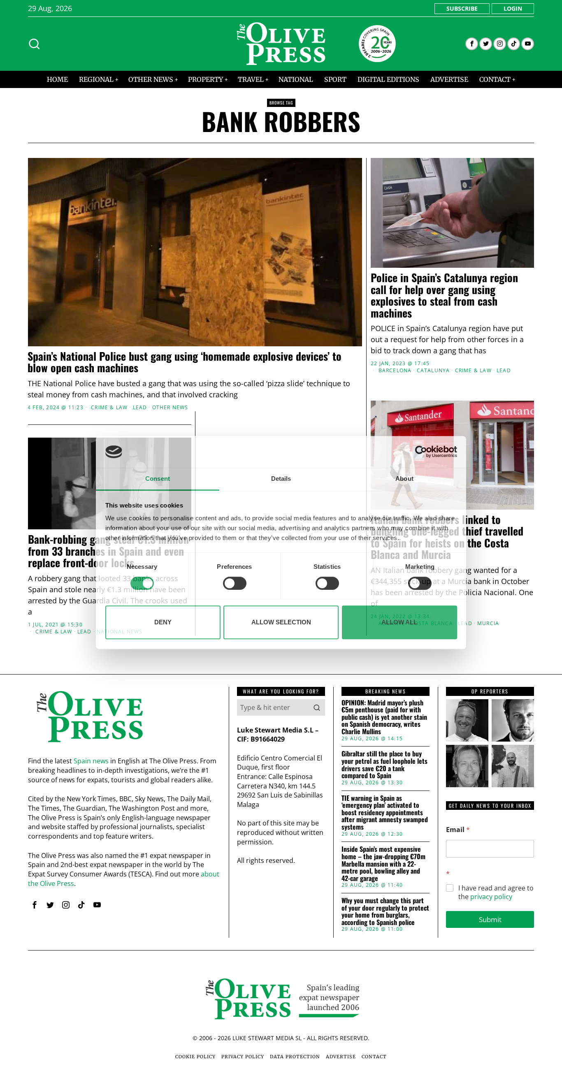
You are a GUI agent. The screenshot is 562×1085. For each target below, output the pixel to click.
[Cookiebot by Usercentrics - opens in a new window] (421, 452)
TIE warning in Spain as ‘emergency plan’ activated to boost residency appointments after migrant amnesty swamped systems (384, 813)
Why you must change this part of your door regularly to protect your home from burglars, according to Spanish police (385, 911)
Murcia (488, 623)
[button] (317, 707)
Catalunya (433, 370)
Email (458, 830)
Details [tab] (281, 478)
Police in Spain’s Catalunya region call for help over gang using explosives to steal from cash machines (444, 295)
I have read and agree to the (496, 892)
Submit (490, 919)
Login (513, 8)
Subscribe (462, 8)
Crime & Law (109, 407)
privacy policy (491, 896)
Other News (170, 407)
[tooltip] (471, 43)
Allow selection (281, 622)
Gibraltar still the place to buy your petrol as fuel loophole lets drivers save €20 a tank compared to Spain (384, 764)
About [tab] (404, 478)
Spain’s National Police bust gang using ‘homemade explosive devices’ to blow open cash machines (184, 362)
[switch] (234, 583)
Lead (140, 407)
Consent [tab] (157, 478)
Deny (163, 622)
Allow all (399, 622)
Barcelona (395, 370)
